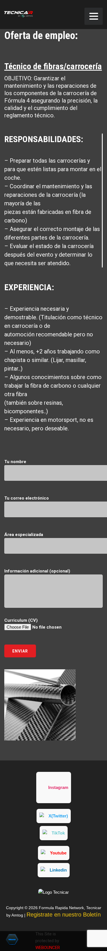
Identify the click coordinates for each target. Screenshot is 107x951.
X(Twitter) (58, 815)
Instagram (58, 787)
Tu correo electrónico (26, 498)
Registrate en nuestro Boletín (64, 914)
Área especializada (23, 534)
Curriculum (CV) (21, 620)
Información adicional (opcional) (37, 571)
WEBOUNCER (47, 947)
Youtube (58, 852)
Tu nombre (15, 461)
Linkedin (58, 870)
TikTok (58, 833)
